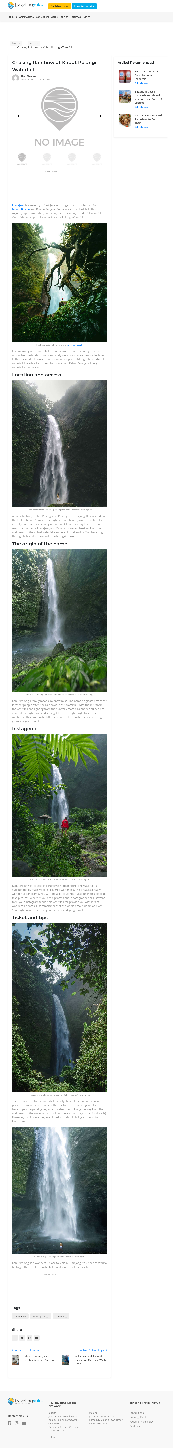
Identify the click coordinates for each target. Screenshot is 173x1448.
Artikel (65, 17)
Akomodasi (42, 17)
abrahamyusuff (75, 344)
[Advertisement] (73, 188)
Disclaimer (136, 1426)
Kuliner (12, 17)
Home (16, 43)
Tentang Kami (137, 1412)
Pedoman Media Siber (142, 1421)
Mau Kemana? (83, 6)
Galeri (54, 17)
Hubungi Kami (138, 1417)
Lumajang (18, 205)
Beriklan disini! (60, 6)
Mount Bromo (21, 209)
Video (87, 17)
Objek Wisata (26, 17)
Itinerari (76, 17)
